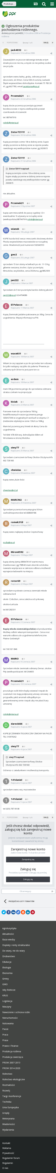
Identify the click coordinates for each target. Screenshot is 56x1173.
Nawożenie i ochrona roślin (16, 1012)
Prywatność (8, 1153)
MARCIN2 (16, 499)
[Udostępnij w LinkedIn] (28, 912)
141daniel (16, 779)
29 (52, 891)
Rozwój (6, 1090)
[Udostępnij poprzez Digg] (13, 912)
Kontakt (6, 1143)
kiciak (14, 401)
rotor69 (15, 580)
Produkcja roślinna (11, 1051)
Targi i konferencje (11, 1096)
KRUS (5, 995)
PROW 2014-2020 (11, 1068)
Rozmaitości (8, 1085)
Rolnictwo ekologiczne (13, 1079)
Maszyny (6, 1006)
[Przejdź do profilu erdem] (6, 381)
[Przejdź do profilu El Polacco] (6, 306)
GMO (5, 984)
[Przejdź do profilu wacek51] (6, 355)
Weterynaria (8, 1118)
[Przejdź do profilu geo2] (6, 256)
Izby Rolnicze (8, 990)
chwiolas (16, 469)
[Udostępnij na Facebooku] (8, 912)
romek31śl (17, 522)
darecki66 (16, 723)
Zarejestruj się (28, 859)
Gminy (5, 978)
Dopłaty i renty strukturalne (16, 945)
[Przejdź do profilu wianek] (6, 230)
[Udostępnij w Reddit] (23, 912)
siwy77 (15, 447)
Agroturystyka (9, 928)
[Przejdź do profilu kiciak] (6, 403)
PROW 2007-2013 (11, 1062)
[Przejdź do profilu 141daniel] (6, 781)
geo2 (14, 254)
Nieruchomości (10, 1017)
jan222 (15, 280)
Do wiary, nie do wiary (13, 950)
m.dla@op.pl (9, 542)
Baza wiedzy (8, 939)
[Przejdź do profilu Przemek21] (6, 97)
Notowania (8, 1023)
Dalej (46, 42)
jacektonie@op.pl (31, 86)
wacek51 (16, 353)
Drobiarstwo (8, 956)
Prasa (5, 1040)
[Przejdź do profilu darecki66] (6, 725)
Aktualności (8, 934)
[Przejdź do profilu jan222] (6, 282)
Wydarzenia (8, 1129)
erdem (15, 379)
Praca (5, 1034)
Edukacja (6, 962)
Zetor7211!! (18, 132)
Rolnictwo (7, 1073)
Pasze (5, 1029)
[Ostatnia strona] (52, 43)
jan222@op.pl (9, 295)
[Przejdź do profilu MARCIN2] (6, 501)
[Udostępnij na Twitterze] (4, 912)
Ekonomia (7, 973)
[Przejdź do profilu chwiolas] (6, 471)
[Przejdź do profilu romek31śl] (6, 524)
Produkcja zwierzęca (12, 1057)
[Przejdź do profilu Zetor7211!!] (6, 133)
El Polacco (16, 304)
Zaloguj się (28, 879)
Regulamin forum (11, 1158)
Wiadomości (8, 1124)
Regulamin (7, 1163)
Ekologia (6, 967)
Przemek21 (17, 95)
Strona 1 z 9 (28, 42)
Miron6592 (17, 551)
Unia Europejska (10, 1107)
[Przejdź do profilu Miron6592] (6, 553)
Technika (6, 1101)
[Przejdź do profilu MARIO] (6, 660)
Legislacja (7, 1001)
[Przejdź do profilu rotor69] (6, 582)
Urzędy (5, 1113)
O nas (5, 1168)
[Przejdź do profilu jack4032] (6, 51)
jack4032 (19, 33)
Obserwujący (25, 891)
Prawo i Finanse (10, 1045)
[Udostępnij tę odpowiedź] (51, 53)
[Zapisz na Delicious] (18, 912)
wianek (15, 228)
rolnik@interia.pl (11, 122)
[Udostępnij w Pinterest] (32, 912)
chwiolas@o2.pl (10, 490)
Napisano (23, 53)
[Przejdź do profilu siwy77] (6, 449)
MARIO (15, 658)
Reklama (6, 1148)
